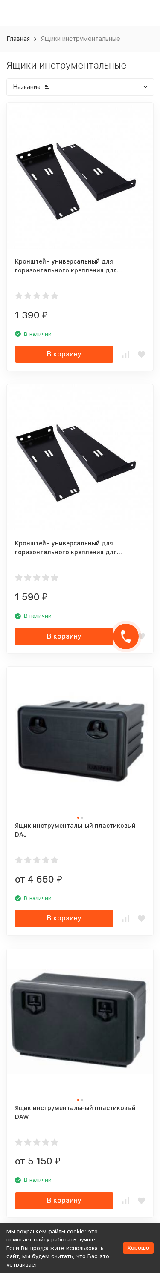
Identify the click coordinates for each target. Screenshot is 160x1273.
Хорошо (138, 1247)
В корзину (64, 354)
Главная (18, 39)
